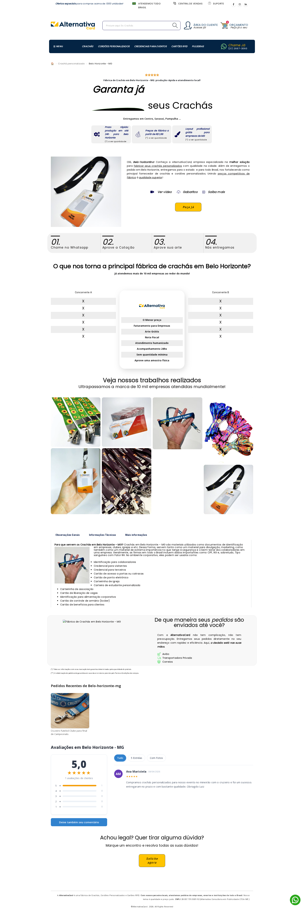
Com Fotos (156, 758)
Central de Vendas (190, 3)
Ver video (164, 192)
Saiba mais (216, 192)
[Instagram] (239, 4)
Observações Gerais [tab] (67, 535)
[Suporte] (209, 3)
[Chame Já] (224, 46)
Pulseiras (198, 46)
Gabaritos (190, 192)
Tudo (120, 758)
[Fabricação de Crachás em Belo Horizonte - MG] (177, 423)
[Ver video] (152, 192)
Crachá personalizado (71, 63)
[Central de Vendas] (174, 3)
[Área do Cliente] (188, 25)
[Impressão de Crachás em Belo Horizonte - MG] (126, 422)
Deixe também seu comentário (79, 822)
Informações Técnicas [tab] (102, 535)
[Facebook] (233, 4)
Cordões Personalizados (114, 46)
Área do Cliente (205, 25)
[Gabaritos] (178, 192)
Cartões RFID (179, 46)
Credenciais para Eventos (150, 46)
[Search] (167, 25)
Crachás (87, 46)
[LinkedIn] (245, 4)
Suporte (218, 3)
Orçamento (238, 25)
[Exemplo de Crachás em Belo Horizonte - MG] (75, 422)
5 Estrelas (136, 758)
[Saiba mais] (203, 192)
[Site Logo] (73, 25)
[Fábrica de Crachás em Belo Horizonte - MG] (75, 481)
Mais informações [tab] (136, 535)
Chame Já (236, 45)
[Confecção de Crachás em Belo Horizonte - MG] (126, 481)
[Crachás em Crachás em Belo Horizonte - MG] (228, 489)
